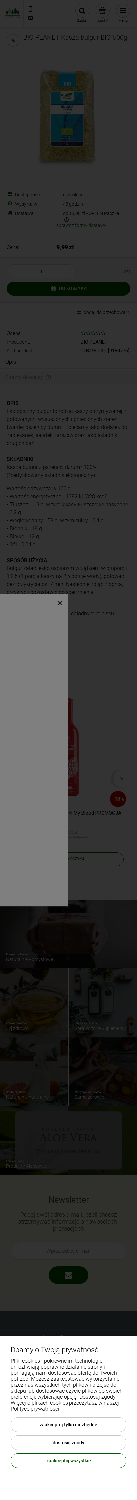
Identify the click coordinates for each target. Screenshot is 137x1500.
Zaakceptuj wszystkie (68, 1460)
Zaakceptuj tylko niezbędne (68, 1424)
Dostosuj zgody (68, 1442)
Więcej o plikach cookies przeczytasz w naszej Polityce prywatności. (65, 1406)
